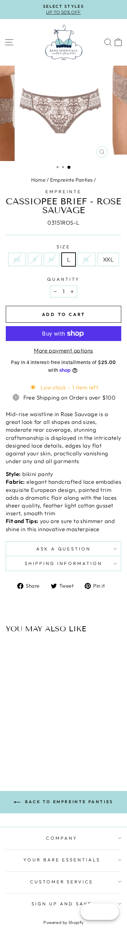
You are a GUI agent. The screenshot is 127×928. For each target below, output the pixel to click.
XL (86, 259)
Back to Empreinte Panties (68, 801)
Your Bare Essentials (62, 859)
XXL (108, 259)
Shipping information (63, 563)
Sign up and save (61, 903)
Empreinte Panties (71, 180)
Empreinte (63, 191)
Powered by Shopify (63, 922)
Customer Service (62, 881)
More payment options (63, 350)
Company (62, 838)
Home (38, 180)
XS (17, 259)
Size (64, 246)
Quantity (63, 279)
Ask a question (63, 548)
